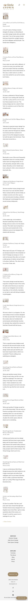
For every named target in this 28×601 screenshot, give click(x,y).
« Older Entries (7, 521)
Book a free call (21, 598)
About (13, 559)
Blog (13, 557)
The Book (13, 555)
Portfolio (13, 553)
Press (13, 561)
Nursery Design (13, 538)
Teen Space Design (13, 542)
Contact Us (13, 574)
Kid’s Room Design (13, 540)
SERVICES (13, 536)
